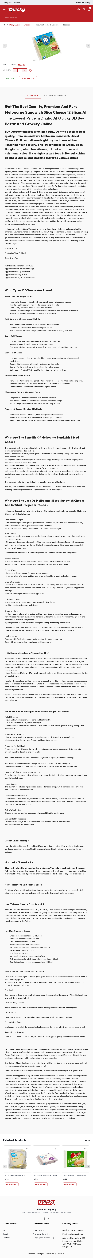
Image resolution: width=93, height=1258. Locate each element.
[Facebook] (44, 1219)
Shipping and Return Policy (43, 1238)
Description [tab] (33, 96)
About (5, 1234)
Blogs (5, 1230)
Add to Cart (28, 79)
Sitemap (31, 1253)
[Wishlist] (27, 1149)
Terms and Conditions (41, 1234)
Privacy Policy (38, 1230)
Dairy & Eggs (14, 25)
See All (87, 1140)
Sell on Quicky (84, 2)
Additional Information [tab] (54, 96)
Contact (6, 1238)
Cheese (27, 25)
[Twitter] (48, 1219)
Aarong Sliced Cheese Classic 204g (48, 1175)
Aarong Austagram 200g (15, 1175)
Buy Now (10, 79)
